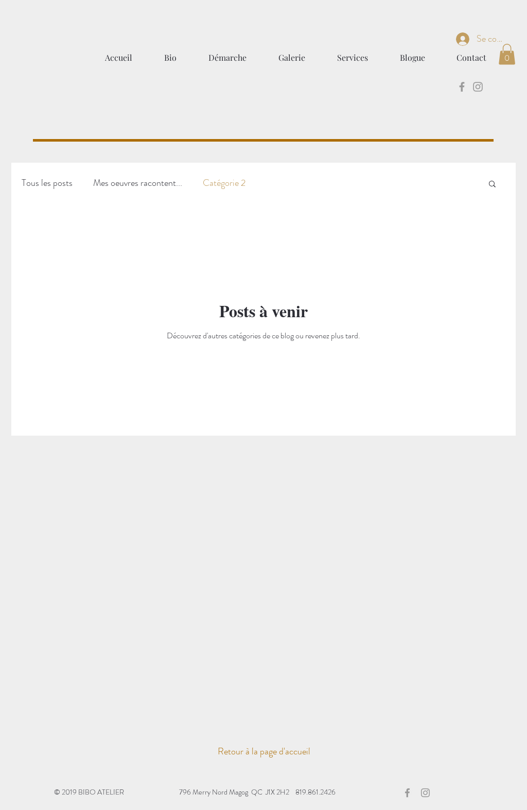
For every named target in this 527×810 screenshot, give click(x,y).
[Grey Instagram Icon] (477, 86)
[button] (507, 54)
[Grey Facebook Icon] (461, 86)
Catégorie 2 (224, 183)
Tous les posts (47, 183)
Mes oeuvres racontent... (137, 183)
